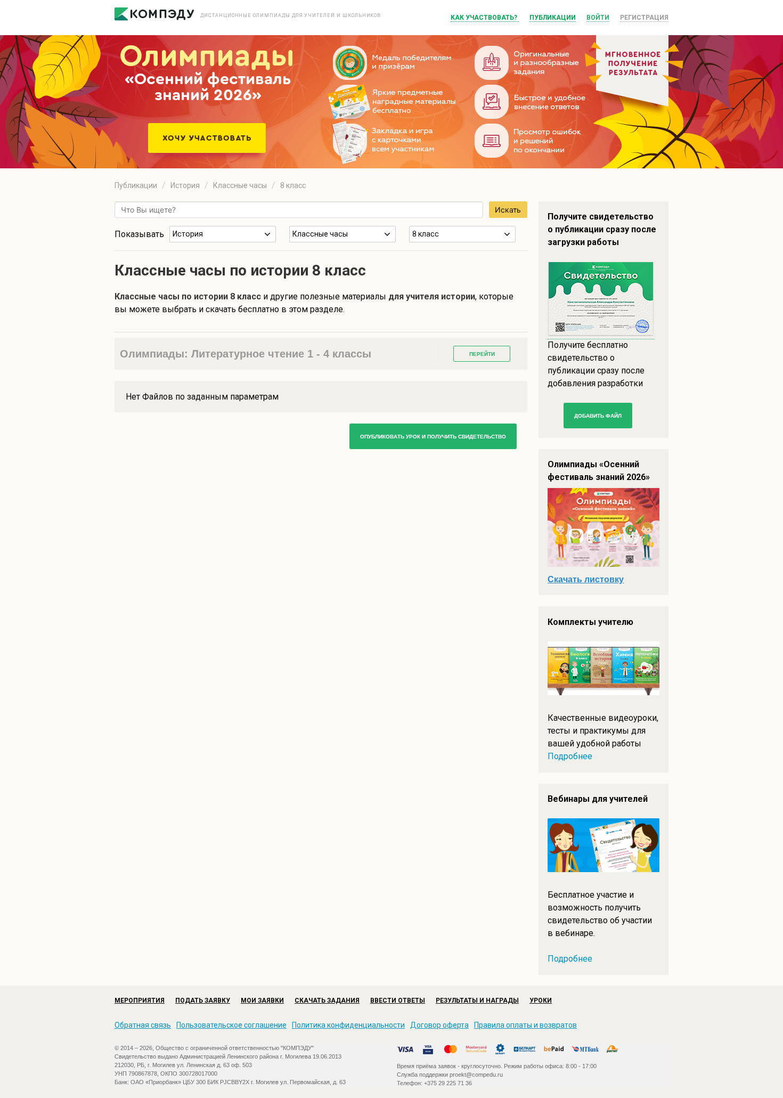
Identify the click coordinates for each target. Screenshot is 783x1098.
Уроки (540, 1000)
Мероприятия (140, 1000)
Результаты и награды (477, 1000)
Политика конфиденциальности (348, 1025)
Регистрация (644, 17)
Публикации (552, 17)
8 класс (293, 185)
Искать (508, 209)
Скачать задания (327, 1000)
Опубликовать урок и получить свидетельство (433, 437)
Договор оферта (439, 1025)
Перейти (482, 354)
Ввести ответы (397, 1000)
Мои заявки (262, 1000)
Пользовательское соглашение (231, 1025)
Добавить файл (598, 416)
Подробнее (570, 756)
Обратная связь (143, 1025)
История (185, 185)
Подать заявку (202, 1000)
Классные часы (240, 185)
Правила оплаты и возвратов (525, 1025)
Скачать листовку (586, 579)
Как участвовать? (485, 17)
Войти (597, 17)
